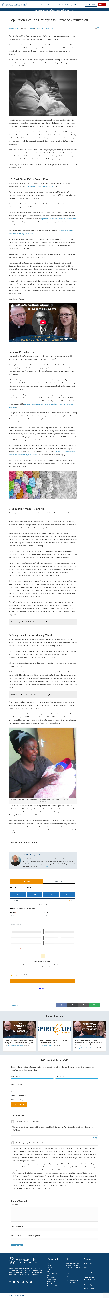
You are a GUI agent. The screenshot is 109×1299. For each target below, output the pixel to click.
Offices (49, 1265)
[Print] (96, 28)
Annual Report (51, 1277)
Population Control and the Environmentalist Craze (35, 622)
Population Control (39, 28)
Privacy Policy (51, 1284)
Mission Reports (51, 1279)
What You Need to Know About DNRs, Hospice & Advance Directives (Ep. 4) (19, 1041)
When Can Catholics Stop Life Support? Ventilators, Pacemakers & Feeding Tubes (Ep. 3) (88, 1042)
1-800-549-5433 (88, 1272)
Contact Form (88, 1263)
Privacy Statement (89, 1288)
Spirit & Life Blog (49, 28)
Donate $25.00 (43, 981)
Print (98, 28)
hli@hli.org (87, 1268)
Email (12, 921)
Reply (95, 1137)
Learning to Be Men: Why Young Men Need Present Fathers (54, 1041)
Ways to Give (50, 1275)
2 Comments (31, 28)
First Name (13, 912)
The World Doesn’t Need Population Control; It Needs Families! (40, 694)
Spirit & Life (74, 5)
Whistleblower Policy (52, 1286)
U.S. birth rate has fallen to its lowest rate (38, 186)
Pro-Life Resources (19, 1095)
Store (48, 1271)
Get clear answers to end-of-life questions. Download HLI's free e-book (54, 10)
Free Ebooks (65, 5)
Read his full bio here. (52, 866)
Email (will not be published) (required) (25, 1235)
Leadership (50, 1263)
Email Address (16, 1084)
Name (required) (17, 1226)
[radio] (18, 894)
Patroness (49, 1269)
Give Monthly (59, 881)
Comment (14, 1204)
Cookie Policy (88, 1285)
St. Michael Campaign (53, 1273)
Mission (43, 5)
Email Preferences (17, 1092)
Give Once (27, 881)
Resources (50, 5)
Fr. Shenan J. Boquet (14, 28)
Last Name (46, 912)
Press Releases (51, 1282)
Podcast (57, 5)
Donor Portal (50, 1267)
